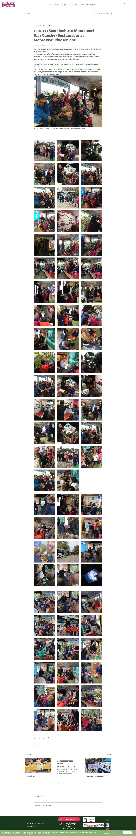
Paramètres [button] (107, 833)
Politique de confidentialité (41, 834)
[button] (90, 13)
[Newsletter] (38, 765)
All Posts (27, 13)
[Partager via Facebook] (35, 738)
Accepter (127, 833)
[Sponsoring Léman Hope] (98, 765)
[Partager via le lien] (48, 738)
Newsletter (31, 776)
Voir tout (109, 754)
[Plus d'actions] (101, 26)
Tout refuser (117, 833)
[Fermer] (134, 833)
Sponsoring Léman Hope (96, 776)
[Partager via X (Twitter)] (39, 738)
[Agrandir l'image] (44, 150)
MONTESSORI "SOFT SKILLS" (65, 762)
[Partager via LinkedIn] (44, 738)
